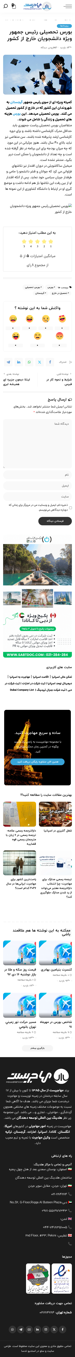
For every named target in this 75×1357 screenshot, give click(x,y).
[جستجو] (6, 6)
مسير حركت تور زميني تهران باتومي (20, 1024)
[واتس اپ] (12, 1329)
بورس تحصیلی (32, 287)
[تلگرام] (21, 1329)
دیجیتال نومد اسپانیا (60, 684)
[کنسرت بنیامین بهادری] (55, 953)
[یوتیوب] (29, 1329)
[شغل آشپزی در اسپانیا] (55, 814)
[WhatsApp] (29, 362)
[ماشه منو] (66, 6)
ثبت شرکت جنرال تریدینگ (51, 690)
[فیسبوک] (62, 1329)
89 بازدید (27, 985)
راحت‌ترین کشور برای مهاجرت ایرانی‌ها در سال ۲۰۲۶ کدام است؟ (21, 883)
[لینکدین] (37, 1329)
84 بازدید (64, 47)
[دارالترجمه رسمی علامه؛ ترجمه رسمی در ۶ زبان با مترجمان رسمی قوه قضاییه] (19, 814)
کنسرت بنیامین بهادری (56, 969)
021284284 (47, 1312)
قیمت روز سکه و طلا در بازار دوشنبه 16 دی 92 (20, 972)
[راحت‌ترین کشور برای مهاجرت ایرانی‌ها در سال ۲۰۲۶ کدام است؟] (19, 862)
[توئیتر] (54, 1329)
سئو (42, 1351)
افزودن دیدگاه (48, 47)
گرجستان (16, 102)
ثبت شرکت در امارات (33, 684)
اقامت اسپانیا (41, 677)
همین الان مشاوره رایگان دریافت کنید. (37, 762)
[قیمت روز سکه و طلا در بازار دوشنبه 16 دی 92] (19, 953)
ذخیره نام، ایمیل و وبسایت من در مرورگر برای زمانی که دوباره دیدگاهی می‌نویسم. (38, 507)
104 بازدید (27, 1038)
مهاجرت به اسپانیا (20, 677)
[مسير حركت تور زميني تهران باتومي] (19, 1005)
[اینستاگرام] (46, 1329)
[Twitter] (39, 362)
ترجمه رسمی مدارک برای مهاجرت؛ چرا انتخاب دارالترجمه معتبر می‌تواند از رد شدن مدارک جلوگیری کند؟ (56, 888)
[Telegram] (8, 362)
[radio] (24, 243)
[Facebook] (50, 362)
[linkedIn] (19, 362)
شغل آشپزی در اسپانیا (58, 831)
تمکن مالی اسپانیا (62, 677)
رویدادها (64, 25)
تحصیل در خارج (59, 293)
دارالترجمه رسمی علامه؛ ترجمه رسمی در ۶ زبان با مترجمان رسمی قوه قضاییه (21, 837)
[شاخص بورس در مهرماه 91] (55, 1005)
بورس (16, 114)
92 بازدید (63, 980)
